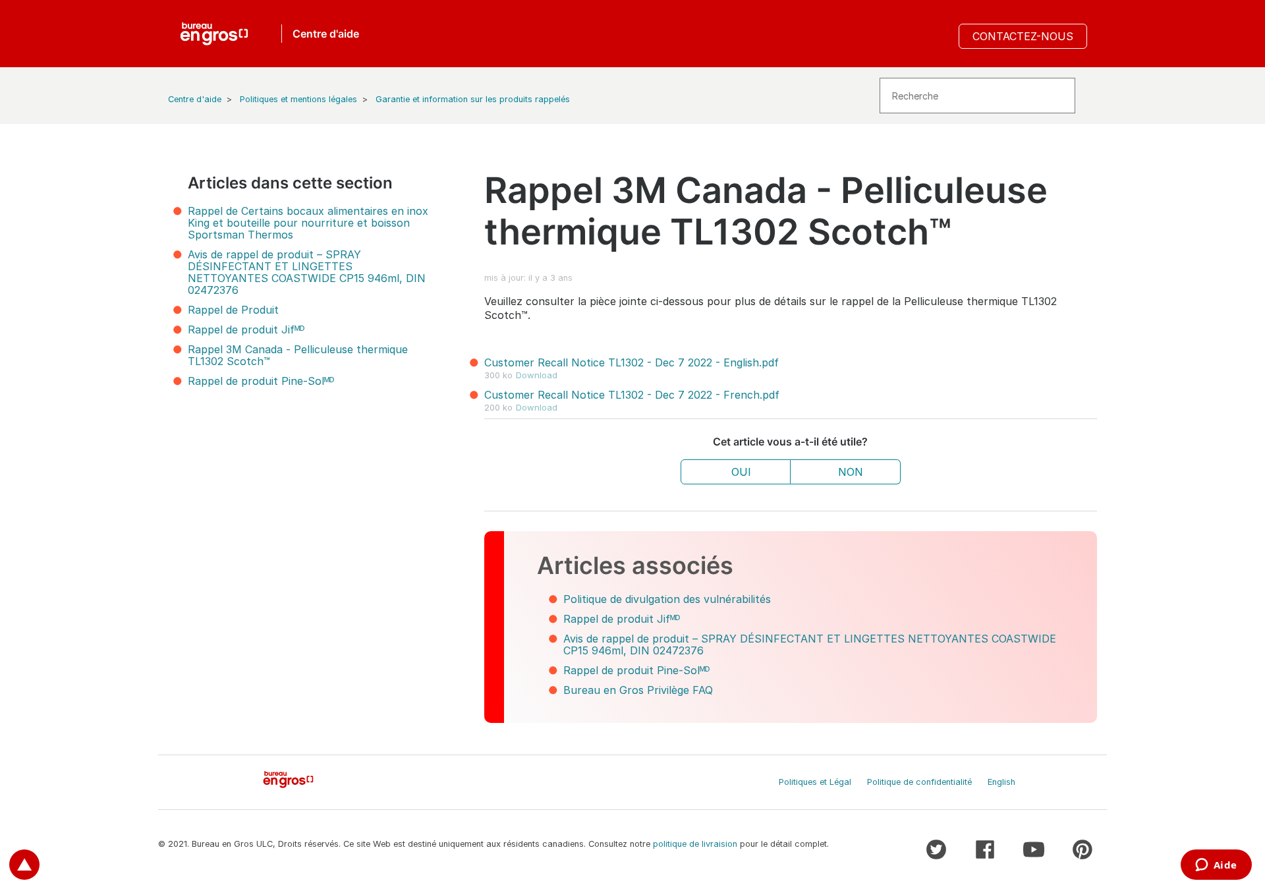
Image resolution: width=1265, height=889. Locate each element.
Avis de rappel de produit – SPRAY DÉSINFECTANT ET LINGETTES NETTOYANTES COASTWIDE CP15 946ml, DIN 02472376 (307, 272)
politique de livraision (695, 844)
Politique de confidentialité (919, 782)
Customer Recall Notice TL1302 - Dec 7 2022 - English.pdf (631, 362)
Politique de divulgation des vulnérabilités (667, 599)
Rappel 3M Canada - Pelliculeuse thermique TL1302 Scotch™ (298, 355)
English (1001, 782)
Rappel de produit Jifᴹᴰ (246, 329)
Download (536, 375)
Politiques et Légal (815, 782)
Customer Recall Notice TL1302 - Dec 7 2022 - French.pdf (631, 394)
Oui (741, 471)
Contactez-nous (1022, 36)
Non (850, 471)
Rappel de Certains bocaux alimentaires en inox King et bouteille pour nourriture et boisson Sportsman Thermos (308, 222)
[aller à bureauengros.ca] (214, 33)
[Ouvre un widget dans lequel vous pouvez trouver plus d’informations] (1216, 865)
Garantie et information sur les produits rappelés (473, 99)
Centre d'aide (194, 99)
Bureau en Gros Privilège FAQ (638, 690)
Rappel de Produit (233, 309)
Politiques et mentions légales (298, 99)
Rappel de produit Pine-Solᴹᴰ (261, 380)
